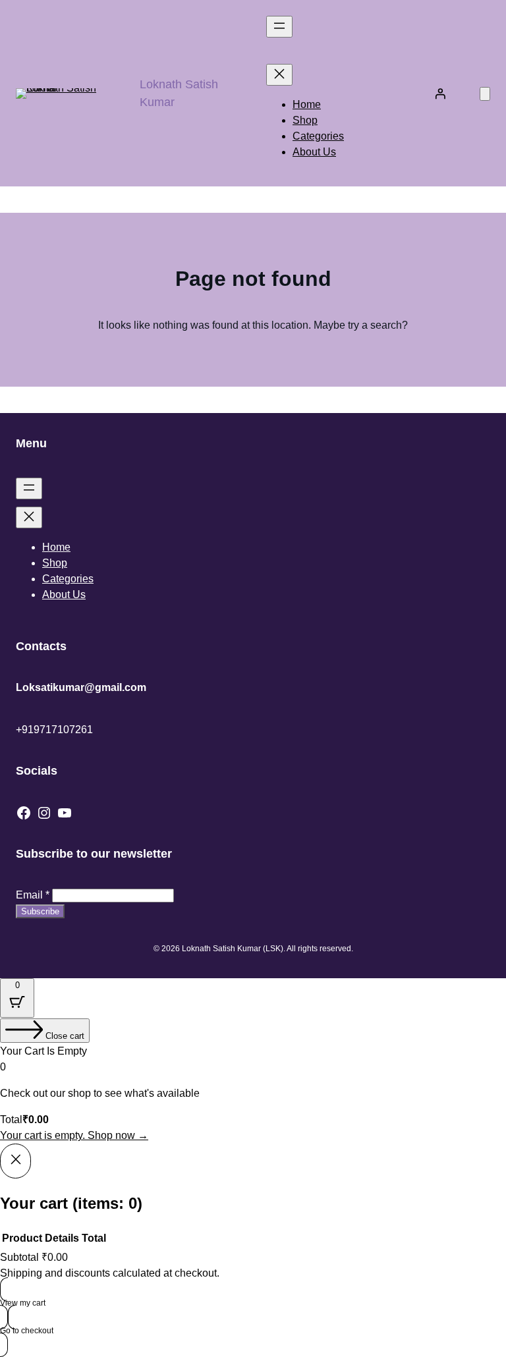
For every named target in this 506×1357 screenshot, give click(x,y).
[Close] (15, 1161)
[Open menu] (279, 27)
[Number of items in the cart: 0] (485, 94)
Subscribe (40, 911)
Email (32, 894)
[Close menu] (279, 75)
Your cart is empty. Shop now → (74, 1135)
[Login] (440, 93)
